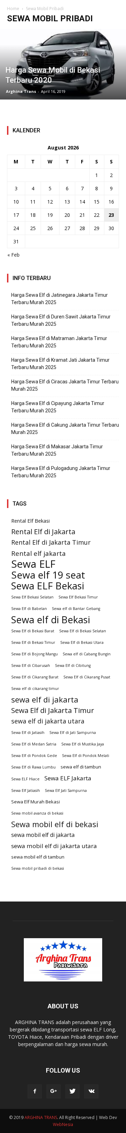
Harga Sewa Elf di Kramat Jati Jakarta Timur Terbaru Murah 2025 (60, 363)
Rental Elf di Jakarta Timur (51, 542)
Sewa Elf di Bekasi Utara (82, 642)
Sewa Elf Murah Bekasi (35, 802)
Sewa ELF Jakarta (67, 778)
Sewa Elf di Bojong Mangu (34, 654)
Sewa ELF (33, 564)
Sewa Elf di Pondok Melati (85, 755)
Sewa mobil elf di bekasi (54, 824)
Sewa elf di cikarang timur (35, 688)
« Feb (13, 254)
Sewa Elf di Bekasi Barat (32, 630)
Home (13, 9)
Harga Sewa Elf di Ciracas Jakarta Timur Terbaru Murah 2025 (65, 385)
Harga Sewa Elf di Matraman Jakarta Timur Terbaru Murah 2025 (59, 342)
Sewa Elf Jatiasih (25, 790)
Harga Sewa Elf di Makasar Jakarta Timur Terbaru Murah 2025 (57, 450)
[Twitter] (72, 1091)
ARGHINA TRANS (40, 1117)
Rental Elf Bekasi (30, 520)
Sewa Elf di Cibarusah (30, 665)
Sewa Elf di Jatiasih (27, 732)
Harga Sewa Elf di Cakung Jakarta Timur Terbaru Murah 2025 (65, 428)
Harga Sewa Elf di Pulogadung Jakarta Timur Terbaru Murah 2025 (60, 471)
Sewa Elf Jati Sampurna (66, 790)
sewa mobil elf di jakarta (43, 835)
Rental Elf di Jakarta (43, 531)
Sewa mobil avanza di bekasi (37, 813)
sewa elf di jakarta (44, 699)
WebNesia (63, 1124)
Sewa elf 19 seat (48, 575)
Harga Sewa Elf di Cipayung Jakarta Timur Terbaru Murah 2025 (57, 406)
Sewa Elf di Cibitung (73, 665)
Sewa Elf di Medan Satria (33, 744)
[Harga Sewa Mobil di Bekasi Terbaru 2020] (63, 64)
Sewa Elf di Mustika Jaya (82, 744)
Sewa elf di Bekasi (50, 619)
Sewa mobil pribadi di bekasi (37, 868)
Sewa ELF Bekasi (47, 585)
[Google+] (54, 1091)
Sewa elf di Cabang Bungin (87, 654)
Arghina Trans (21, 91)
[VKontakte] (91, 1091)
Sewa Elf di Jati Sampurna (72, 732)
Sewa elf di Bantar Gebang (76, 608)
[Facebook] (35, 1091)
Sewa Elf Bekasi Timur (78, 597)
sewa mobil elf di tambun (37, 857)
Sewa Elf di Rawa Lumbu (33, 767)
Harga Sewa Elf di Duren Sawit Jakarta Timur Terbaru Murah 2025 (61, 320)
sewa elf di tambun (81, 767)
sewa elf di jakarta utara (47, 721)
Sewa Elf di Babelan (29, 608)
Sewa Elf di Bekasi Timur (33, 642)
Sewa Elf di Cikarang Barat (34, 677)
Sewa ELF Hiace (25, 779)
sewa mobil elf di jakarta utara (54, 845)
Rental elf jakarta (38, 553)
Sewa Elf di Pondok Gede (34, 755)
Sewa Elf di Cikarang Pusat (86, 677)
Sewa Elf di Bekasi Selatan (82, 630)
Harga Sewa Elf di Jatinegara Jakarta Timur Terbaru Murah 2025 (59, 298)
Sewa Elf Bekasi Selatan (32, 597)
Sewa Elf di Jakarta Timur (52, 710)
